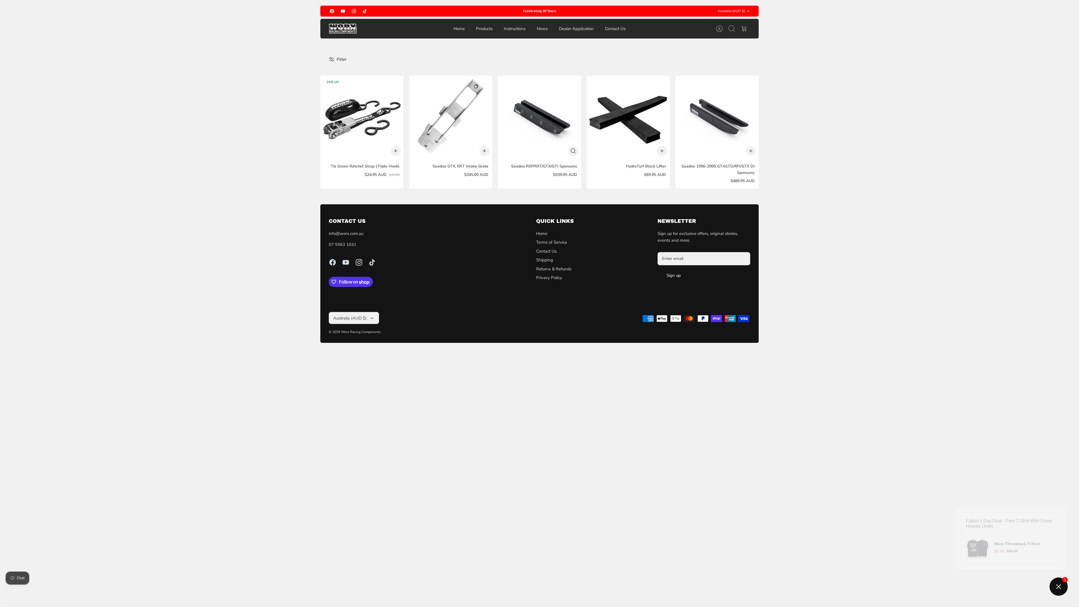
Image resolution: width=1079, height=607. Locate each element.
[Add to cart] (396, 151)
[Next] (633, 11)
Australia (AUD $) (731, 11)
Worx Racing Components (361, 332)
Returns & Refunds (554, 269)
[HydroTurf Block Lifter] (628, 117)
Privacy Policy (549, 277)
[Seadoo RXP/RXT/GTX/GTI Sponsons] (539, 117)
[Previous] (446, 11)
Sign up (674, 275)
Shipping (544, 260)
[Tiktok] (364, 11)
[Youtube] (342, 11)
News (542, 28)
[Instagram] (353, 11)
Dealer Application (576, 28)
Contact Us (615, 28)
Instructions (514, 28)
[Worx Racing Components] (343, 29)
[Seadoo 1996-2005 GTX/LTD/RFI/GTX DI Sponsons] (717, 117)
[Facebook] (332, 11)
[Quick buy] (573, 151)
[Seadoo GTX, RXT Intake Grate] (450, 117)
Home (459, 28)
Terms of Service (551, 242)
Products (484, 28)
